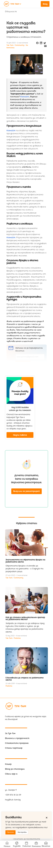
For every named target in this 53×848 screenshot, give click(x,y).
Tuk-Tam (9, 578)
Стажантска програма (17, 743)
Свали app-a (11, 774)
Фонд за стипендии (15, 769)
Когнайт (11, 130)
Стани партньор (13, 748)
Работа (17, 638)
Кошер (8, 764)
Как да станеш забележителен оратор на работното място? (25, 618)
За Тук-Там (10, 733)
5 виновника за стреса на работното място (24, 679)
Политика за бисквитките (26, 839)
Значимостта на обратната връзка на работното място (25, 561)
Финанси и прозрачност (17, 738)
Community (20, 45)
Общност (11, 11)
